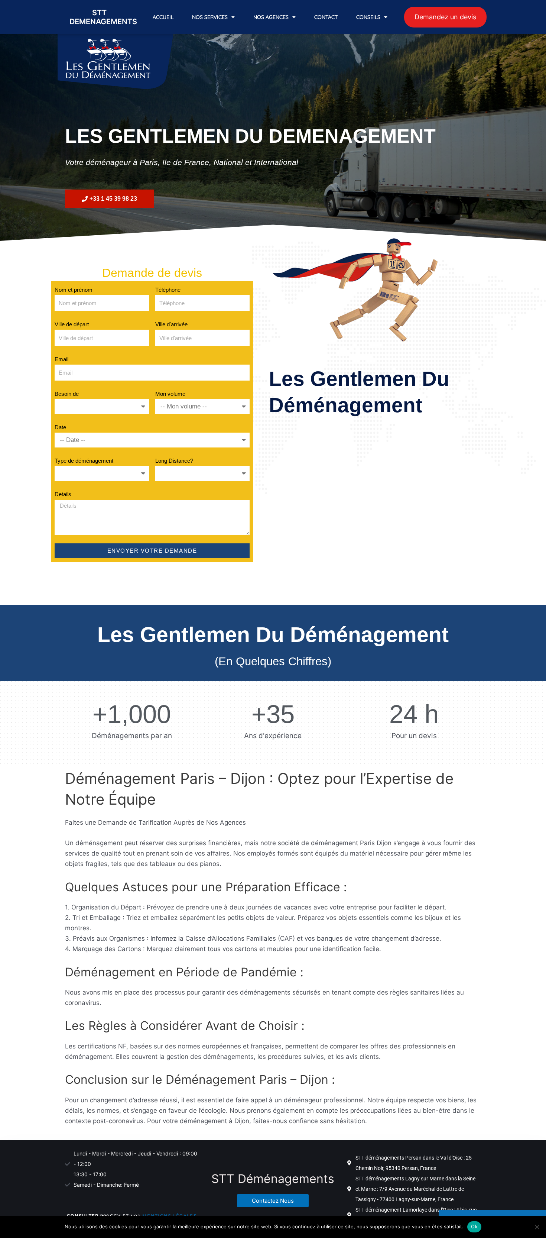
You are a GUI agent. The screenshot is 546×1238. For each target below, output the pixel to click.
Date (60, 427)
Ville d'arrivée (171, 324)
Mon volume (170, 394)
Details (63, 494)
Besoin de (67, 394)
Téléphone (168, 290)
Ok (474, 1226)
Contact (326, 17)
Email (61, 359)
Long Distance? (174, 461)
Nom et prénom (73, 290)
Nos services (210, 17)
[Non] (536, 1227)
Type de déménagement (84, 461)
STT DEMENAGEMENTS (103, 17)
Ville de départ (72, 324)
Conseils (368, 17)
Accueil (163, 17)
